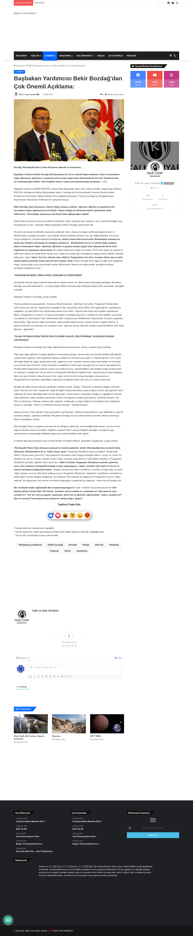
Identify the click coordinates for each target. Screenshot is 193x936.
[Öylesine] (69, 723)
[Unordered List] (50, 676)
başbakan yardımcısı (31, 545)
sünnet (55, 551)
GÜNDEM (49, 56)
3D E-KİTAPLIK (116, 56)
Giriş (119, 658)
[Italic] (34, 676)
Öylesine (56, 736)
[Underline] (38, 676)
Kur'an (99, 545)
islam (86, 545)
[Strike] (42, 676)
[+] (69, 676)
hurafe (73, 545)
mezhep (114, 545)
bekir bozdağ (56, 545)
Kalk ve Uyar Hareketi (28, 95)
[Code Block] (58, 676)
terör (68, 551)
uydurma (82, 551)
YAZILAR (35, 56)
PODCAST (131, 56)
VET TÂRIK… (96, 736)
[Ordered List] (46, 676)
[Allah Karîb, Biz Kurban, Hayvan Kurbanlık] (31, 723)
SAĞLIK (101, 56)
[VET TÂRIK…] (107, 723)
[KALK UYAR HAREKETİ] (25, 13)
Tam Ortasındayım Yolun (45, 3)
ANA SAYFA (21, 56)
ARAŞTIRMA (65, 56)
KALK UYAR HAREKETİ (63, 931)
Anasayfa (20, 66)
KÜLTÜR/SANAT (84, 56)
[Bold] (30, 676)
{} (66, 676)
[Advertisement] (124, 29)
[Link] (62, 676)
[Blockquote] (54, 676)
